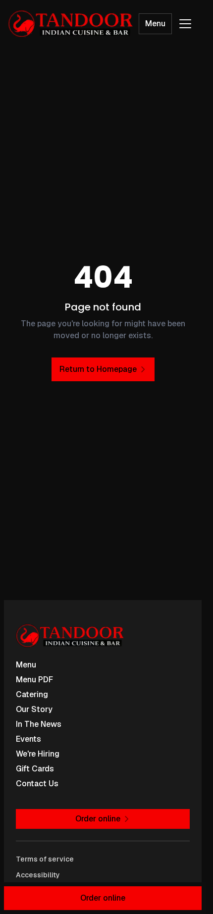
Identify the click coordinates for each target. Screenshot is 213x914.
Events (28, 739)
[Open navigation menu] (185, 24)
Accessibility (38, 874)
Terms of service (45, 859)
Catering (32, 694)
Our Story (34, 709)
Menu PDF (34, 679)
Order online (102, 898)
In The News (38, 724)
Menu (155, 23)
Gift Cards (35, 768)
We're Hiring (37, 754)
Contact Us (37, 783)
